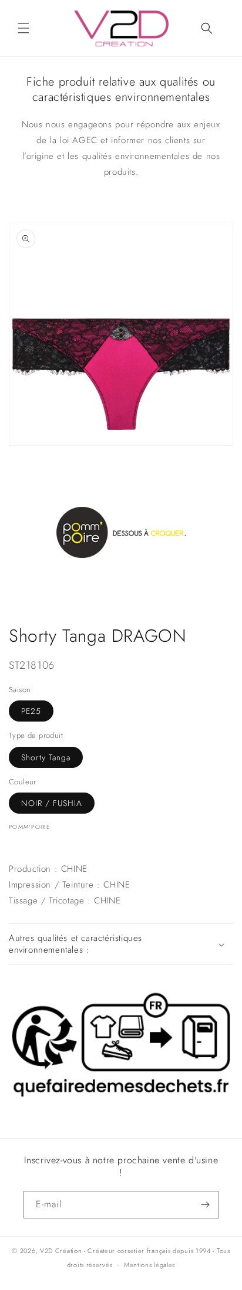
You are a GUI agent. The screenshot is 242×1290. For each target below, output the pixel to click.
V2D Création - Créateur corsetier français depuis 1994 (125, 1250)
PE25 (31, 711)
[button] (23, 28)
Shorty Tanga (45, 757)
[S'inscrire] (205, 1204)
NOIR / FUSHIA (51, 803)
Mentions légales (149, 1264)
